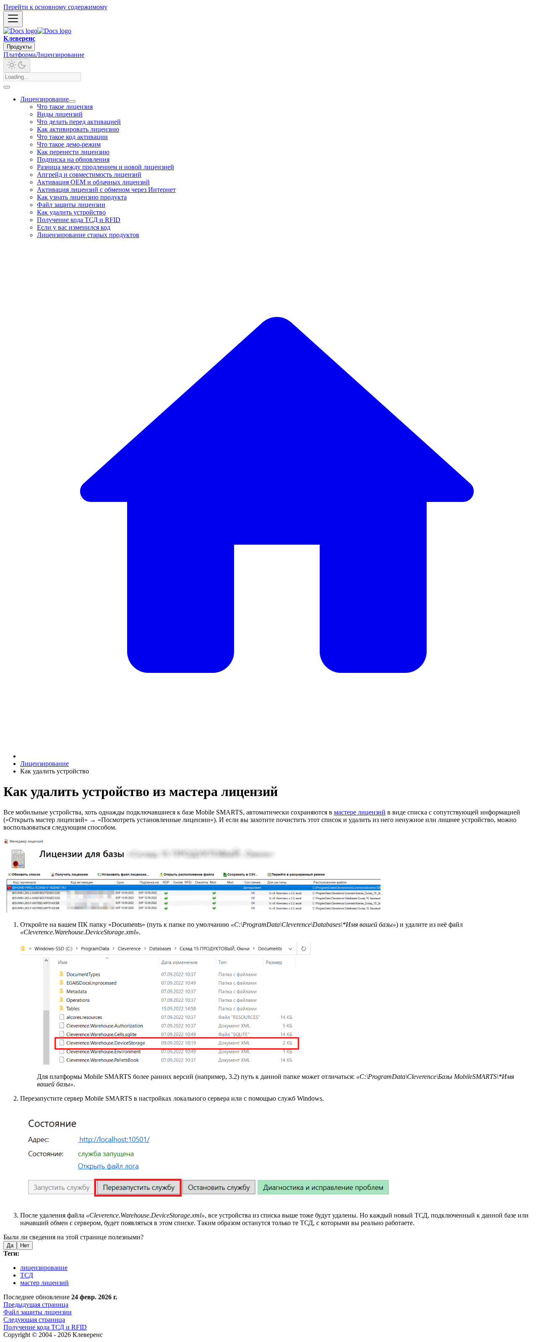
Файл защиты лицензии (71, 204)
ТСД (26, 1275)
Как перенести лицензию (73, 151)
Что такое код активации (72, 136)
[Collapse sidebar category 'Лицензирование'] (72, 101)
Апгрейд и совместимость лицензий (89, 174)
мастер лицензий (44, 1282)
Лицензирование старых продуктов (88, 234)
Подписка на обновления (73, 159)
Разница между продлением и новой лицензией (105, 167)
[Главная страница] (277, 756)
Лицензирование (60, 54)
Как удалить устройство (71, 212)
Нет (24, 1245)
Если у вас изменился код (73, 227)
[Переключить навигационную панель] (13, 19)
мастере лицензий (360, 812)
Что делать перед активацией (79, 121)
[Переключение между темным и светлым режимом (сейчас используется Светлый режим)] (16, 65)
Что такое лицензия (65, 106)
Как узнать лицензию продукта (82, 197)
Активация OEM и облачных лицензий (93, 182)
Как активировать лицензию (78, 129)
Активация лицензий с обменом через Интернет (106, 189)
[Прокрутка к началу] (6, 87)
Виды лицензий (60, 114)
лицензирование (44, 1267)
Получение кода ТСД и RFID (78, 219)
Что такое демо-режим (69, 144)
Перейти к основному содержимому (55, 6)
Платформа (19, 54)
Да (10, 1245)
